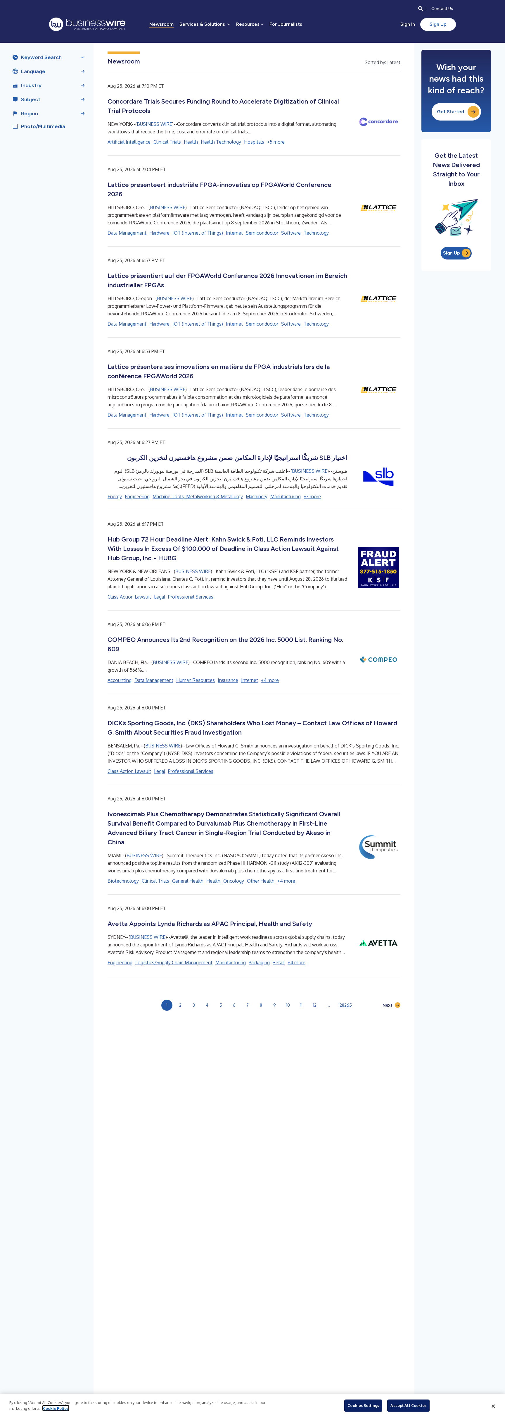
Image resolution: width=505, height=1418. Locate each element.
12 (315, 1005)
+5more (276, 142)
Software (291, 233)
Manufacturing (285, 496)
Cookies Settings (363, 1405)
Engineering (137, 496)
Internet (234, 233)
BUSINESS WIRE (154, 124)
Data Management (127, 233)
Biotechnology (123, 881)
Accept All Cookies (408, 1405)
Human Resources (195, 680)
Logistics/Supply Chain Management (173, 962)
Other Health (260, 881)
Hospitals (254, 142)
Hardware (159, 233)
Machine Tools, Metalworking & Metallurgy (198, 496)
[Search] (420, 8)
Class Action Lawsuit (129, 597)
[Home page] (87, 24)
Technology (316, 233)
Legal (159, 597)
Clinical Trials (167, 142)
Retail (279, 962)
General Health (187, 881)
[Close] (493, 1406)
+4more (270, 680)
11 (301, 1005)
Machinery (256, 496)
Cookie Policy (55, 1408)
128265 (345, 1005)
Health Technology (221, 142)
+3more (312, 496)
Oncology (233, 881)
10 (288, 1005)
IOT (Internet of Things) (197, 233)
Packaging (259, 962)
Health (191, 142)
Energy (115, 496)
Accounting (120, 680)
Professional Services (190, 597)
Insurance (228, 680)
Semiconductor (262, 233)
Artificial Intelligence (129, 142)
